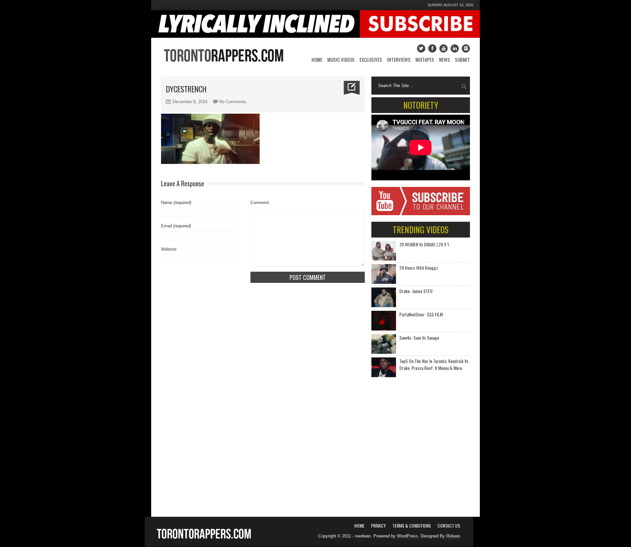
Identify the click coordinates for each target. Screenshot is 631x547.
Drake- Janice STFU (415, 290)
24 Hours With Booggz (418, 267)
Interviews (398, 59)
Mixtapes (424, 59)
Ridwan (453, 536)
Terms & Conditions (411, 525)
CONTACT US (448, 525)
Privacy (378, 525)
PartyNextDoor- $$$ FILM (421, 314)
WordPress (407, 536)
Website (168, 249)
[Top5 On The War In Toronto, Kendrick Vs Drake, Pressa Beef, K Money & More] (383, 367)
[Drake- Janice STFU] (383, 297)
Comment (259, 202)
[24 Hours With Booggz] (383, 274)
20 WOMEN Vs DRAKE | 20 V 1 (424, 244)
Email (176, 225)
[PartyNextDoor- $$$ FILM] (383, 320)
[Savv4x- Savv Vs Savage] (383, 344)
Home (317, 59)
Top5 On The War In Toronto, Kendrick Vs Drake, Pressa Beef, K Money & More (433, 364)
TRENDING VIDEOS (421, 229)
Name (176, 202)
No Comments (232, 101)
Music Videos (341, 59)
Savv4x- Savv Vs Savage (419, 337)
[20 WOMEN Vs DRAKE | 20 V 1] (383, 251)
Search (464, 86)
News (444, 59)
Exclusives (371, 59)
